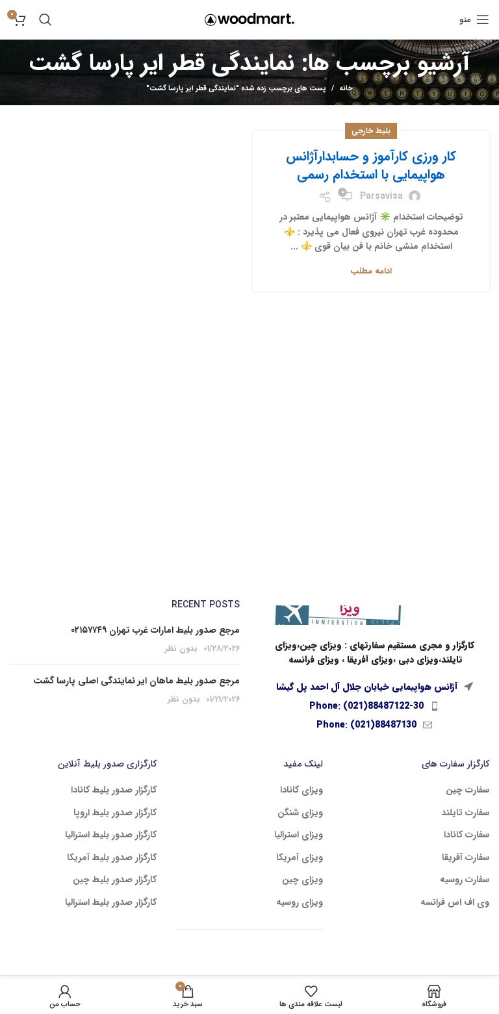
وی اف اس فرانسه (454, 902)
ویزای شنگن (300, 813)
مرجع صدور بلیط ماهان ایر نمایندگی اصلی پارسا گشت (136, 681)
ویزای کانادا (301, 790)
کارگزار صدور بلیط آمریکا (112, 858)
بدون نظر (181, 648)
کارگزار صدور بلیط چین (115, 880)
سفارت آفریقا (465, 858)
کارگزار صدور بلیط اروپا (115, 813)
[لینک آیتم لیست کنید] (374, 706)
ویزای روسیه (299, 902)
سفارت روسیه (464, 880)
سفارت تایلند (465, 813)
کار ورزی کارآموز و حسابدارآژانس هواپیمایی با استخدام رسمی (371, 165)
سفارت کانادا (466, 835)
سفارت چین (467, 790)
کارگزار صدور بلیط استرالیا (111, 835)
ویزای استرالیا (298, 835)
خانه (346, 89)
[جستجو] (45, 19)
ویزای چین (302, 880)
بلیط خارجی (371, 131)
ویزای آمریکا (299, 858)
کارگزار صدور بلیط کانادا (114, 790)
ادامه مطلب (371, 271)
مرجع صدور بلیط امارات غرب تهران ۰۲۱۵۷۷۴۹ (155, 630)
